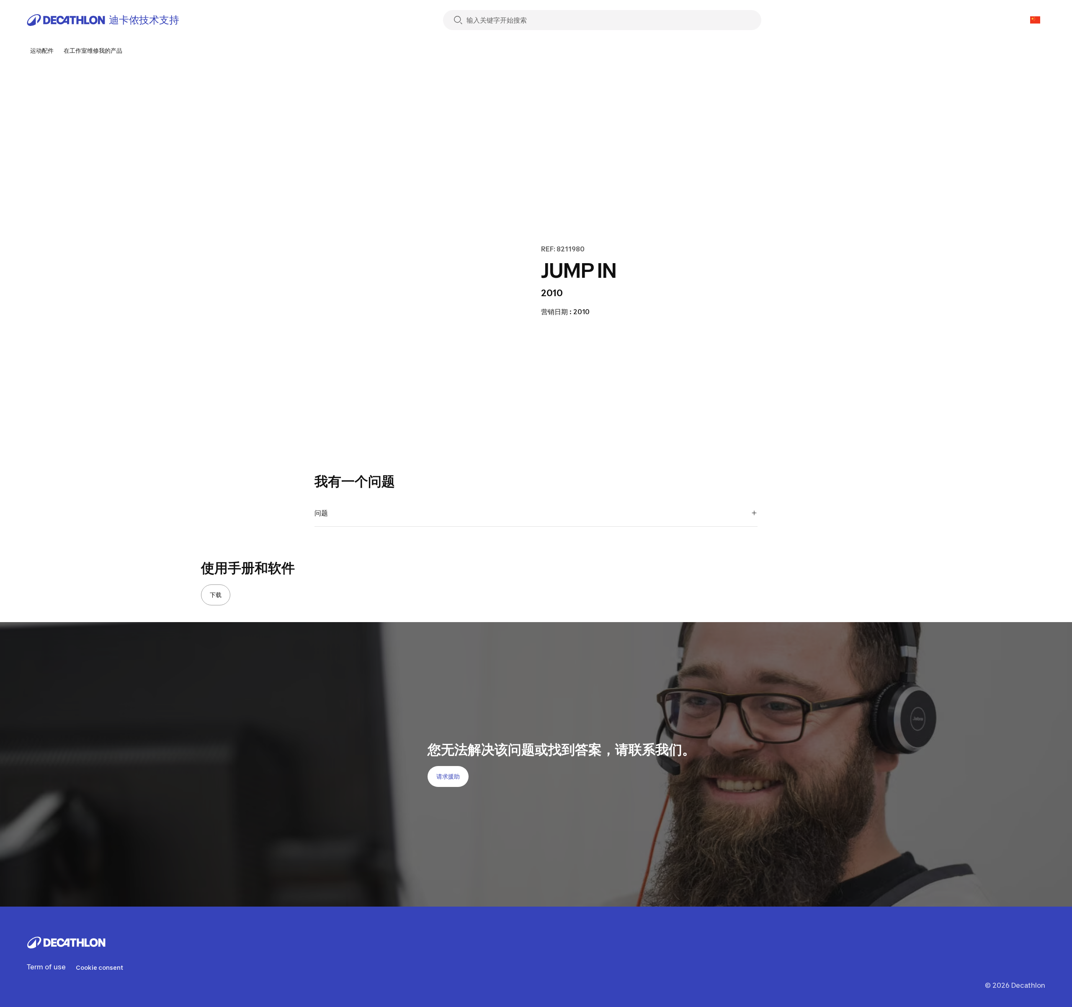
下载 (216, 594)
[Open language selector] (1035, 20)
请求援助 (448, 776)
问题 (321, 513)
